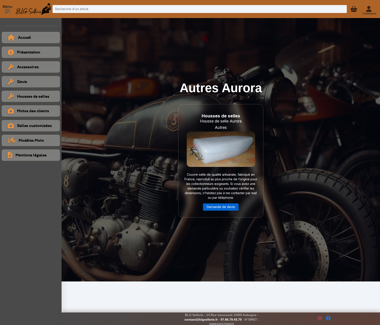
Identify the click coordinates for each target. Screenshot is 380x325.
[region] (31, 82)
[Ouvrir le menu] (7, 11)
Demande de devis (220, 207)
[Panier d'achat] (354, 9)
